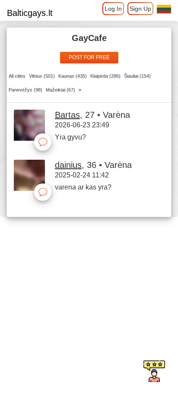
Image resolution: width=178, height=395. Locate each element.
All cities (17, 76)
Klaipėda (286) (105, 76)
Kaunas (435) (72, 76)
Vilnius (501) (42, 76)
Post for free (89, 57)
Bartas (67, 115)
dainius (68, 165)
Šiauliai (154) (137, 76)
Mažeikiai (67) (60, 89)
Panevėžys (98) (25, 89)
